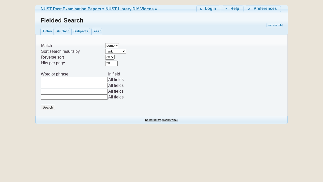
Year (97, 31)
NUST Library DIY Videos (129, 9)
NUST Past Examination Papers (71, 9)
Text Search (275, 25)
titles (47, 31)
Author (63, 31)
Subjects (81, 31)
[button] (263, 9)
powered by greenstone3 (161, 119)
